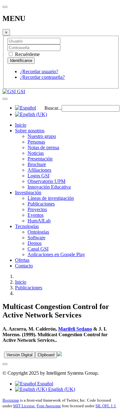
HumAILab (39, 220)
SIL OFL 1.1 (105, 405)
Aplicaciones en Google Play (56, 254)
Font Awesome (49, 405)
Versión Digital (20, 355)
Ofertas (22, 260)
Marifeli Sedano (75, 329)
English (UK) (61, 389)
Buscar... (53, 108)
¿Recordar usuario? (39, 71)
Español (44, 383)
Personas (36, 142)
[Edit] (59, 354)
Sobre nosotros (29, 130)
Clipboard (46, 355)
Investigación (28, 192)
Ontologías (38, 232)
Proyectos (37, 209)
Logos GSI (38, 175)
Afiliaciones (39, 170)
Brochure (37, 164)
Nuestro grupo (42, 136)
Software (36, 237)
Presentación (40, 158)
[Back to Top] (5, 364)
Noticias (36, 153)
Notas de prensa (43, 147)
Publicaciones (41, 203)
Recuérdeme (27, 54)
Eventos (35, 215)
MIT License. (24, 405)
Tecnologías (27, 226)
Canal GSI (38, 248)
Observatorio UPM (46, 181)
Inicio (20, 125)
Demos (35, 243)
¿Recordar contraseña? (42, 77)
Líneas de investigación (51, 198)
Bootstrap (11, 400)
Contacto (24, 265)
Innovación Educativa (49, 187)
